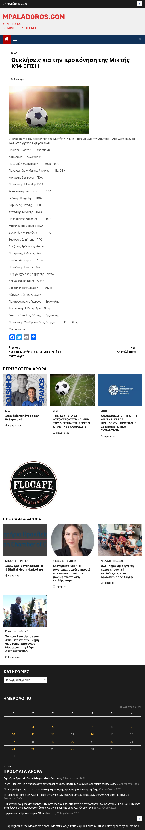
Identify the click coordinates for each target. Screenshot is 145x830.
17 (13, 741)
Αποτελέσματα (126, 349)
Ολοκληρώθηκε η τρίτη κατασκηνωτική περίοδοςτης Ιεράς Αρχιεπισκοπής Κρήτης (117, 571)
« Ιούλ (7, 766)
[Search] (140, 39)
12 (52, 734)
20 (72, 741)
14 (92, 734)
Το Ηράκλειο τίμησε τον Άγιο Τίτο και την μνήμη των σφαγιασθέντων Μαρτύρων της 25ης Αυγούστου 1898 (22, 644)
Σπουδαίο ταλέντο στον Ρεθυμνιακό (22, 417)
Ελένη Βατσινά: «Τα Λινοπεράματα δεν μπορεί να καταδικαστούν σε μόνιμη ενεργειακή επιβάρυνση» (71, 573)
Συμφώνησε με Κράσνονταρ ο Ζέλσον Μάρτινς (30, 813)
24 (13, 749)
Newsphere (114, 826)
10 (13, 734)
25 (33, 749)
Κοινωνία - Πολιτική (16, 560)
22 (112, 741)
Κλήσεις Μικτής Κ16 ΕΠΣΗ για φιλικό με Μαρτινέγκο (35, 352)
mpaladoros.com (34, 17)
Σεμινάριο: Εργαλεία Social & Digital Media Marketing (24, 567)
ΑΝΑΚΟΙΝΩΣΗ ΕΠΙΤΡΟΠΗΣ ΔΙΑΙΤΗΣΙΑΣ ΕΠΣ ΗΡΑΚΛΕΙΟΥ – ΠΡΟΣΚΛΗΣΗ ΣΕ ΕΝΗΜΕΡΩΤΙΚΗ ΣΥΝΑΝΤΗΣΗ (119, 423)
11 (33, 734)
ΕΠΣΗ (14, 52)
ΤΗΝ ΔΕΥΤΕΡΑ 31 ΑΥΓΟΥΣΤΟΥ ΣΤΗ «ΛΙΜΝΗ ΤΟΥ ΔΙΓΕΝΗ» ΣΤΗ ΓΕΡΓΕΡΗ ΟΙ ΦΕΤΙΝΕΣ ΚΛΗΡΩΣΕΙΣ (72, 421)
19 (52, 741)
